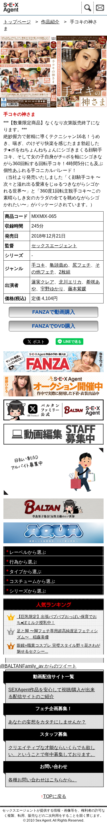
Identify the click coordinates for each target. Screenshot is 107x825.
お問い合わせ (100, 7)
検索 (87, 7)
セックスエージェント (54, 245)
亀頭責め (59, 265)
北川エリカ (70, 281)
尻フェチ (81, 265)
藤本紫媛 (77, 288)
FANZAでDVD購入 (53, 326)
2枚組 (64, 271)
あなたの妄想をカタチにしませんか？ (47, 721)
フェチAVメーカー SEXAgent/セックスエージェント (9, 7)
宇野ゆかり (52, 288)
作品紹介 (50, 21)
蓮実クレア (42, 281)
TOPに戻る (54, 796)
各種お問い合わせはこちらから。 (42, 779)
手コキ (38, 265)
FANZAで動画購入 (53, 312)
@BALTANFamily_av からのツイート (38, 666)
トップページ (17, 21)
